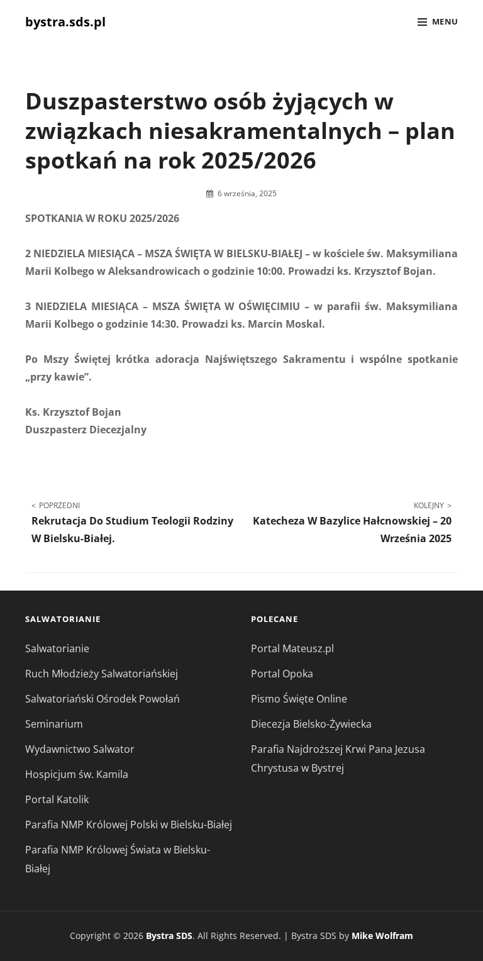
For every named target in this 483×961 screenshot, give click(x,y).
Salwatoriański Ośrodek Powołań (102, 699)
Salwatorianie (57, 648)
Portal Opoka (282, 673)
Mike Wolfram (382, 936)
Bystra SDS (169, 936)
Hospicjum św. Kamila (76, 774)
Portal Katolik (57, 799)
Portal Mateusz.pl (292, 648)
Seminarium (54, 724)
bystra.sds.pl (65, 21)
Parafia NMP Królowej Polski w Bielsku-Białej (128, 824)
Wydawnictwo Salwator (80, 749)
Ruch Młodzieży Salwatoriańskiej (101, 673)
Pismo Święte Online (299, 699)
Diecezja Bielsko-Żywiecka (311, 724)
